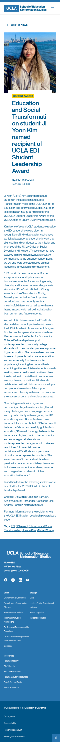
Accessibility (10, 723)
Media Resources (11, 687)
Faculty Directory (11, 660)
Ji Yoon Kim (29, 530)
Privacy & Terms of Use (14, 736)
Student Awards (23, 96)
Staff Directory (10, 666)
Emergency (9, 716)
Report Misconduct (13, 729)
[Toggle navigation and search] (52, 8)
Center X (8, 645)
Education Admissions (13, 612)
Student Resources (12, 671)
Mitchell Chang (45, 530)
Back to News (19, 25)
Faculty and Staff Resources (16, 676)
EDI (13, 526)
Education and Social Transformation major (24, 202)
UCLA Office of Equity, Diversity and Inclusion (25, 249)
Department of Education (15, 597)
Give (32, 597)
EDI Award (22, 526)
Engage (33, 592)
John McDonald (25, 180)
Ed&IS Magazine (37, 612)
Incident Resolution (38, 617)
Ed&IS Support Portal (13, 682)
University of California (35, 707)
